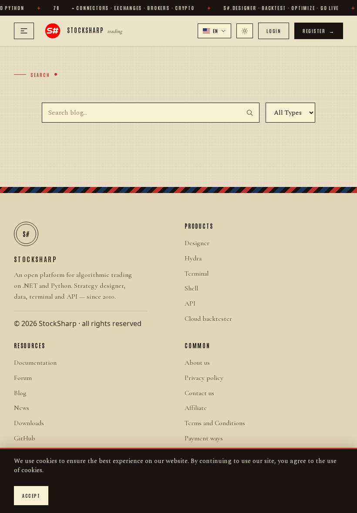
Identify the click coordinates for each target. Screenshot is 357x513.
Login (273, 30)
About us (197, 362)
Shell (191, 288)
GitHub (24, 438)
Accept (31, 495)
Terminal (197, 273)
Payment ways (204, 438)
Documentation (35, 362)
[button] (215, 30)
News (21, 408)
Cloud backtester (208, 319)
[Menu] (24, 31)
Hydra (193, 258)
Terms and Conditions (215, 423)
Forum (23, 378)
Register (319, 30)
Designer (197, 243)
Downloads (29, 423)
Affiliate (196, 408)
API (190, 303)
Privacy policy (204, 378)
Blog (20, 393)
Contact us (199, 393)
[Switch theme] (244, 30)
